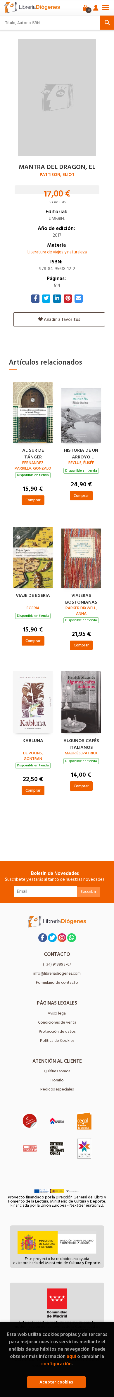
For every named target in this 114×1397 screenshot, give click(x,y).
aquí (71, 1356)
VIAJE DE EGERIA (33, 595)
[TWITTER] (52, 937)
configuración (56, 1364)
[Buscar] (107, 23)
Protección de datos (57, 1031)
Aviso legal (57, 1013)
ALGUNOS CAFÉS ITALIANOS (81, 743)
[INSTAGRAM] (62, 937)
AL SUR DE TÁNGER (33, 453)
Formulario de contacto (57, 982)
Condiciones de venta (57, 1022)
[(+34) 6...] (71, 937)
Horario (57, 1080)
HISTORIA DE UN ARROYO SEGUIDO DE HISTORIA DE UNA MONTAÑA (81, 453)
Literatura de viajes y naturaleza (57, 252)
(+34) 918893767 (57, 964)
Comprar (33, 500)
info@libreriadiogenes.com (57, 973)
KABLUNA (33, 740)
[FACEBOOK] (42, 937)
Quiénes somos (57, 1071)
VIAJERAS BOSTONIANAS (81, 598)
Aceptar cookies (56, 1382)
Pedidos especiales (57, 1089)
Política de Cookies (57, 1040)
